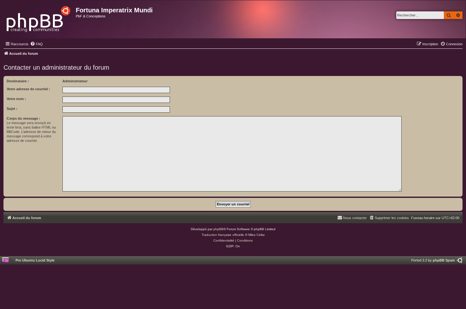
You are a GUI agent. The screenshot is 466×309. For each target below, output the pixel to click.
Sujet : (12, 108)
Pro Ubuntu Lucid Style (35, 260)
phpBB (218, 229)
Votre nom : (16, 99)
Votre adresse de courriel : (28, 89)
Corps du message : (23, 118)
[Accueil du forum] (39, 17)
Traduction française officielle (223, 234)
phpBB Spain (444, 260)
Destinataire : (18, 81)
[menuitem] (36, 44)
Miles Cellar (256, 234)
